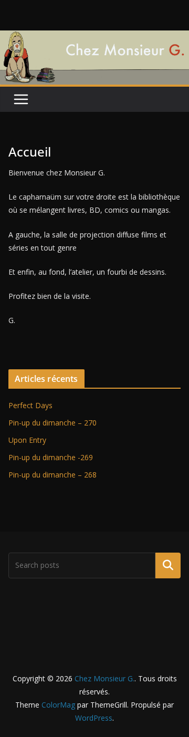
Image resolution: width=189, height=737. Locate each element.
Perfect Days (30, 405)
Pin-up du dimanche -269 (50, 457)
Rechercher (168, 565)
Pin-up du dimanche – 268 (52, 475)
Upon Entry (27, 440)
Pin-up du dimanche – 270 (52, 423)
